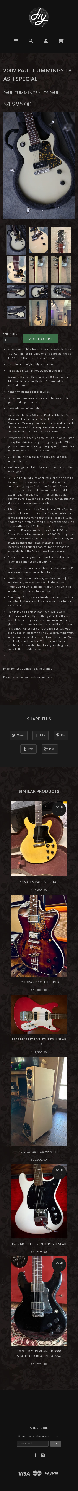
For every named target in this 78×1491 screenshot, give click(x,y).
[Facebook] (35, 1455)
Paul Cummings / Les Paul (31, 92)
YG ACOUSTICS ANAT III (39, 1151)
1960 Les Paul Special (39, 882)
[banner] (39, 17)
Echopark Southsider (39, 982)
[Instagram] (43, 1455)
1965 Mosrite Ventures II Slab (39, 1244)
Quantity (10, 333)
